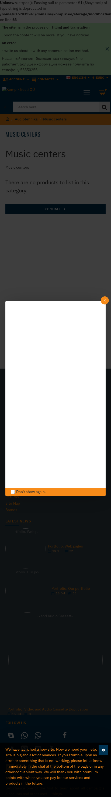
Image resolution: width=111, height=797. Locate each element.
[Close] (105, 300)
